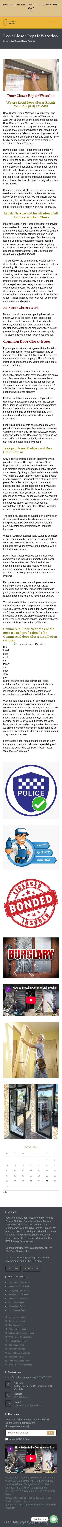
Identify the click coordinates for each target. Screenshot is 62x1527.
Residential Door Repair (18, 1286)
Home (5, 41)
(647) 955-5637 (38, 106)
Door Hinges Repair (16, 1321)
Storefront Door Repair (18, 1294)
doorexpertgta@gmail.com (28, 1405)
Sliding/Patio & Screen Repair (21, 1333)
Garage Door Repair (17, 1306)
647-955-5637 (44, 1377)
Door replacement (16, 1345)
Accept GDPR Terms (20, 1439)
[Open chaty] (54, 1519)
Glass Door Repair (16, 1302)
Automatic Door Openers (19, 1353)
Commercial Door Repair (19, 1282)
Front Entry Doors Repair (19, 1361)
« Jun (5, 1192)
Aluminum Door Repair (18, 1298)
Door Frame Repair (16, 1349)
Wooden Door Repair (17, 1329)
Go (50, 1433)
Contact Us (31, 1269)
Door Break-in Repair (17, 1310)
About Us (13, 1269)
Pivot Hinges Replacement (20, 1337)
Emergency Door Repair (18, 1290)
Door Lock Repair (15, 1357)
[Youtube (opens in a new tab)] (31, 11)
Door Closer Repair (16, 1317)
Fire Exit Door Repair (17, 1341)
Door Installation (15, 1325)
